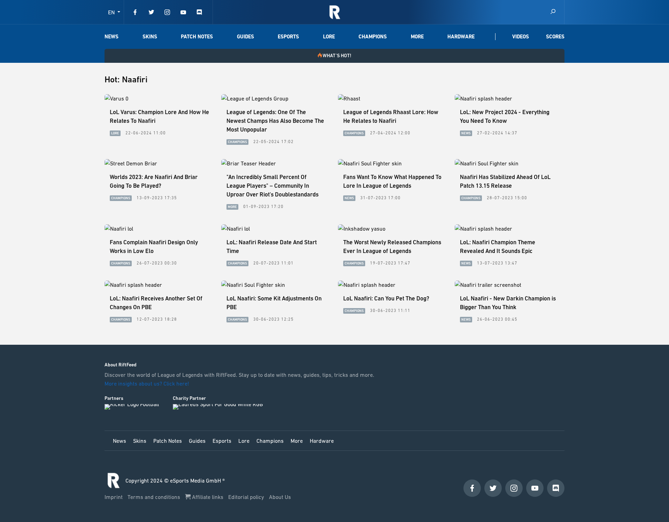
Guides (245, 36)
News (111, 36)
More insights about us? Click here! (148, 383)
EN (112, 12)
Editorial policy (247, 497)
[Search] (553, 12)
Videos (520, 36)
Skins (150, 36)
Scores (555, 36)
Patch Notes (197, 36)
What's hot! (337, 55)
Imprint (114, 497)
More (417, 36)
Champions (373, 36)
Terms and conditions (155, 497)
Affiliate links (208, 497)
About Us (280, 497)
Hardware (461, 36)
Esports (288, 36)
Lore (329, 36)
